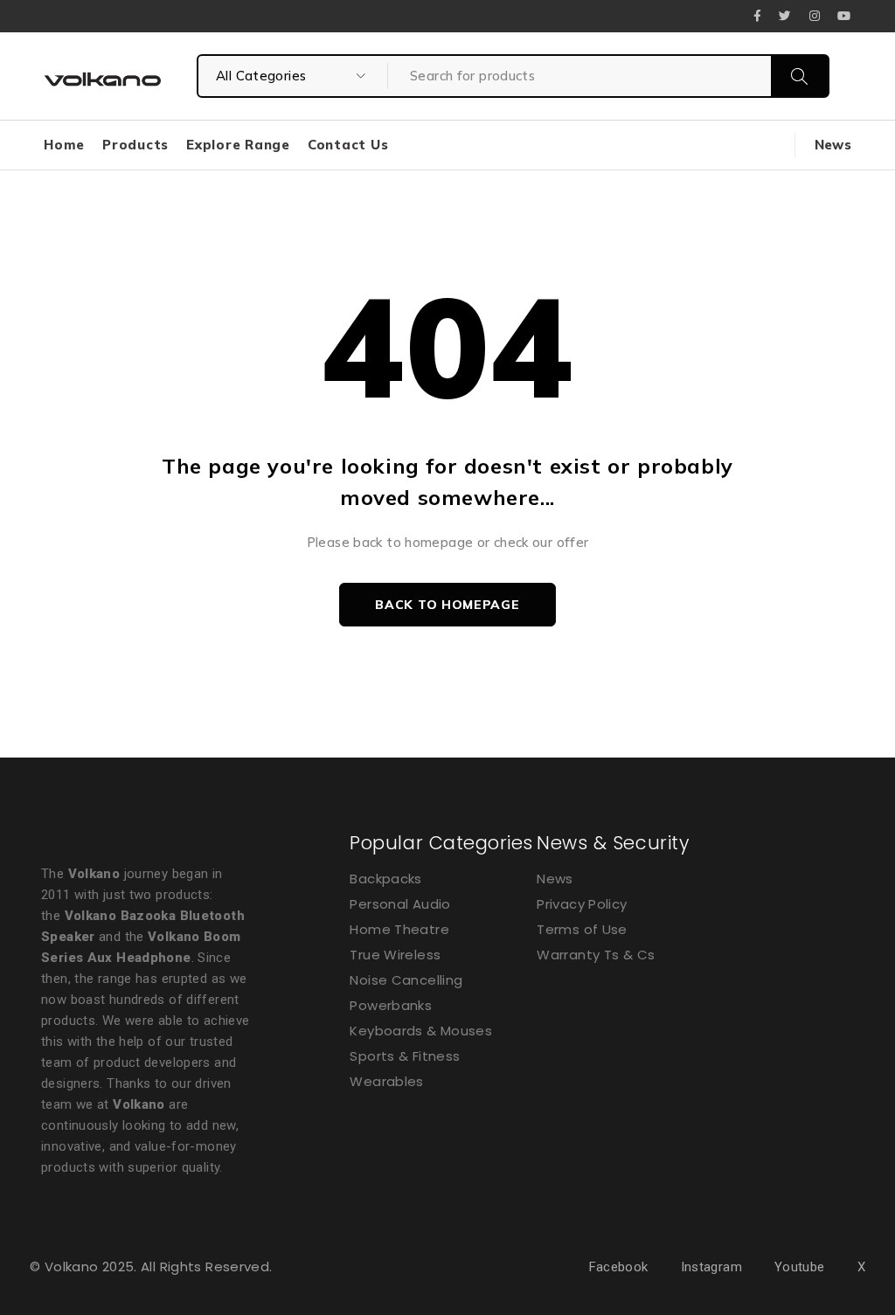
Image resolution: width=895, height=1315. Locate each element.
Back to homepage (447, 605)
